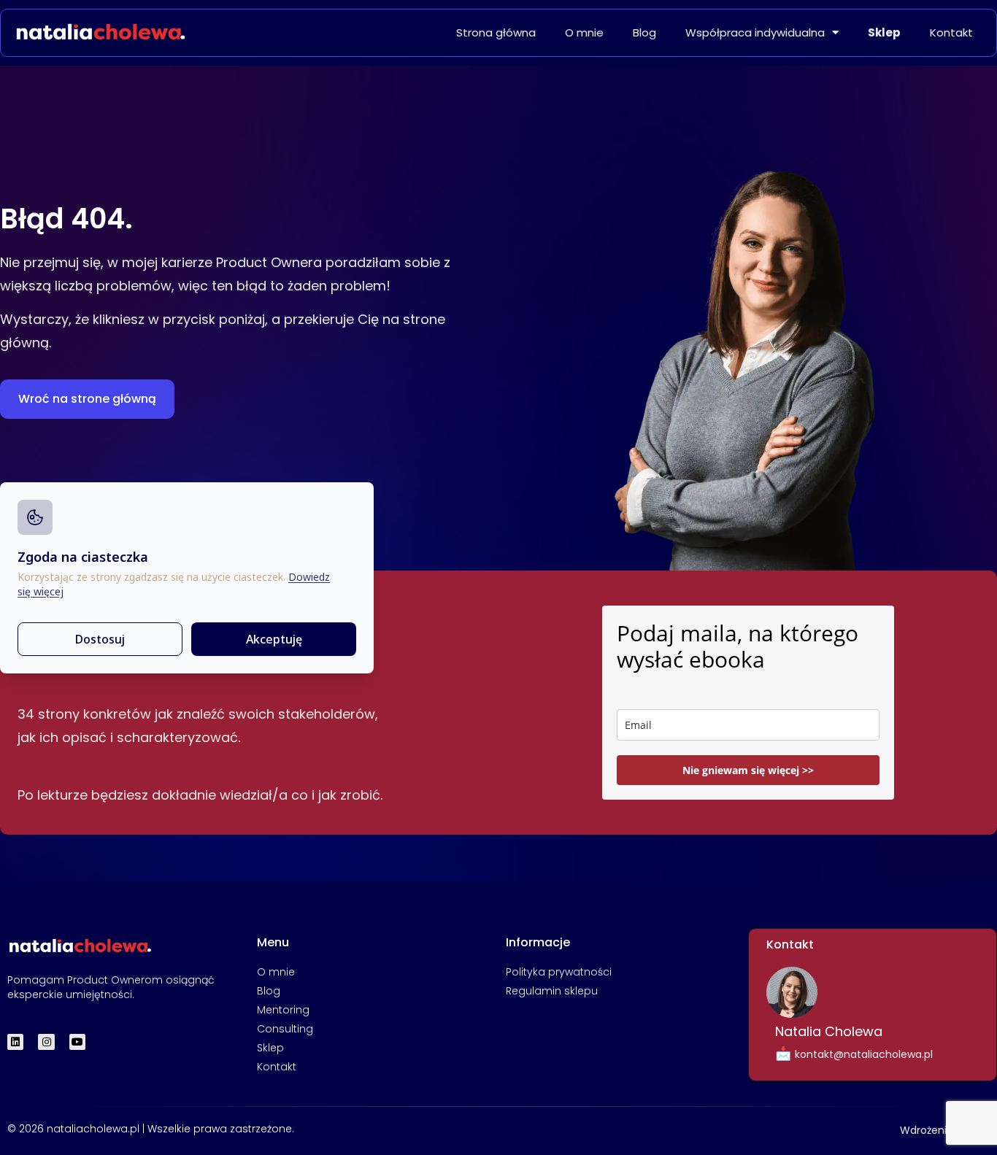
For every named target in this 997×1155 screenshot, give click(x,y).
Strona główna (496, 33)
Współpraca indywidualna (755, 33)
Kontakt (951, 33)
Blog (644, 33)
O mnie (584, 33)
